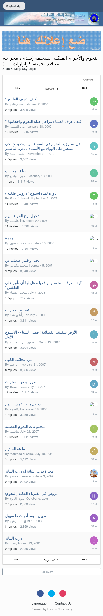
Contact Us (63, 603)
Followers (47, 572)
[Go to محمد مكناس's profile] (94, 261)
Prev (17, 88)
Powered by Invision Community (52, 609)
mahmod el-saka (21, 453)
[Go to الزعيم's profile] (94, 216)
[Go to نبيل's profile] (94, 146)
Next (85, 88)
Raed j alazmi (19, 198)
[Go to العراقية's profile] (94, 429)
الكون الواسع (18, 176)
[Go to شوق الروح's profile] (94, 285)
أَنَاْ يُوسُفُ (16, 314)
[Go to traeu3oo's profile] (94, 238)
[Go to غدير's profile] (94, 540)
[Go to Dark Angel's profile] (94, 384)
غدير (13, 543)
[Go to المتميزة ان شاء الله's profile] (94, 334)
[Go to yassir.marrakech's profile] (94, 473)
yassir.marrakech (22, 476)
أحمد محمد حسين (22, 243)
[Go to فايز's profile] (94, 451)
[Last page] (96, 88)
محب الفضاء (18, 292)
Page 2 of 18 (52, 88)
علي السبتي (18, 126)
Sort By (88, 80)
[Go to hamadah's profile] (94, 496)
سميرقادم (16, 104)
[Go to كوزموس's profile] (94, 312)
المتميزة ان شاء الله (23, 342)
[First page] (6, 88)
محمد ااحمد (17, 153)
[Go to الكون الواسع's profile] (94, 173)
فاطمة (14, 220)
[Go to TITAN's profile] (94, 196)
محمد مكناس (18, 265)
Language (39, 603)
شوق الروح (17, 498)
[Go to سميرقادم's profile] (94, 101)
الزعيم (14, 364)
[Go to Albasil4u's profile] (94, 362)
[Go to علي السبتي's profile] (94, 124)
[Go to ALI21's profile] (94, 518)
